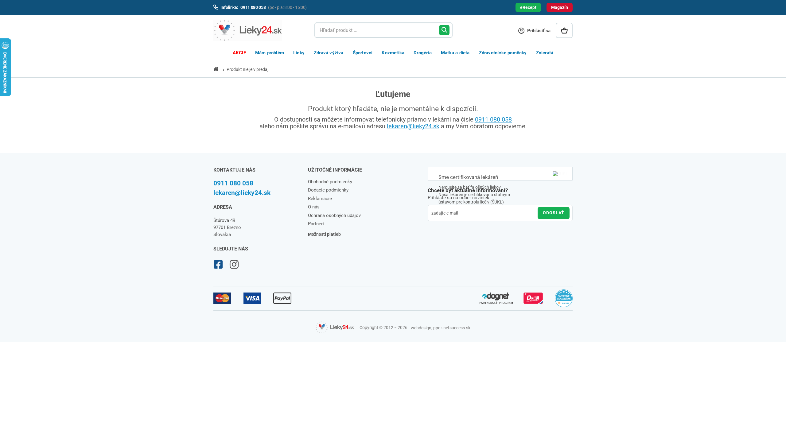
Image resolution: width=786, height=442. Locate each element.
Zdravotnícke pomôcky (503, 53)
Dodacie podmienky (328, 190)
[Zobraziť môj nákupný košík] (564, 30)
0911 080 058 (493, 119)
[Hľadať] (444, 30)
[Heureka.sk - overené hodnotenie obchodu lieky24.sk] (564, 301)
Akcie (239, 53)
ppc (436, 327)
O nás (314, 207)
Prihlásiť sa (538, 30)
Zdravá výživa (329, 53)
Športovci (363, 53)
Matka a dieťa (455, 53)
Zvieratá (545, 53)
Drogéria (423, 53)
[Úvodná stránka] (219, 69)
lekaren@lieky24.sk (413, 126)
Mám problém (269, 53)
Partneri (316, 224)
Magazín (559, 7)
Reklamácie (320, 198)
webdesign (421, 327)
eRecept (528, 7)
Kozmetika (393, 53)
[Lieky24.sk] (257, 30)
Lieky (299, 53)
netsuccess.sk (456, 327)
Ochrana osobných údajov (334, 215)
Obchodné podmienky (330, 181)
